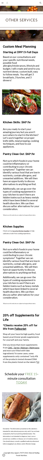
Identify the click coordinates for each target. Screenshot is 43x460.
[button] (2, 3)
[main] (21, 64)
